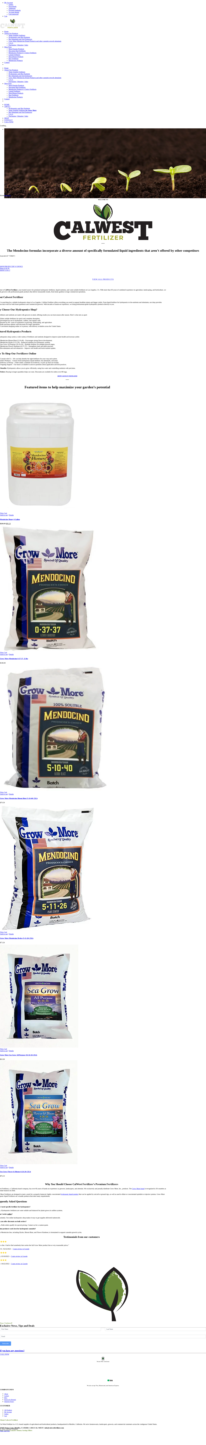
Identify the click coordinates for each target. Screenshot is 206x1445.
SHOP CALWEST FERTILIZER (67, 376)
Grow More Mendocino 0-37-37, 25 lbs (14, 659)
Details (11, 515)
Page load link (5, 1431)
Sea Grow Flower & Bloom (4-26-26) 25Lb (15, 1172)
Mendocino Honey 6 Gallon (10, 519)
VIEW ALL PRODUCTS (103, 279)
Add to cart (4, 515)
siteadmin (7, 195)
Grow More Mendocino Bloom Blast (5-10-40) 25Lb (19, 798)
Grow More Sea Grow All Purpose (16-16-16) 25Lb (18, 1055)
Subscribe (5, 1343)
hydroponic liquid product (69, 1194)
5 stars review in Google (21, 1249)
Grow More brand (138, 1189)
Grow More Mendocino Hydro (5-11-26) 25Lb (16, 938)
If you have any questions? (12, 1350)
